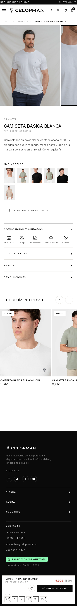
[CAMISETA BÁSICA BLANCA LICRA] (9, 175)
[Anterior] (59, 300)
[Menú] (3, 10)
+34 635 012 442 (15, 550)
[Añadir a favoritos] (31, 588)
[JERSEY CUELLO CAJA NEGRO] (62, 175)
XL (35, 599)
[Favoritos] (65, 10)
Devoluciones (15, 277)
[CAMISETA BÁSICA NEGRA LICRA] (36, 175)
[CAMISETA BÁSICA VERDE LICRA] (23, 175)
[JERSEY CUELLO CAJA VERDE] (49, 175)
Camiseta (22, 21)
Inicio (7, 21)
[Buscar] (50, 10)
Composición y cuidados (23, 229)
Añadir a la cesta (54, 588)
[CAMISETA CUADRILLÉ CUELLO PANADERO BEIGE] (9, 192)
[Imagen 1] (30, 65)
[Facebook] (25, 479)
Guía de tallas (15, 253)
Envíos (9, 265)
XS (7, 599)
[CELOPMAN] (27, 10)
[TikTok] (17, 479)
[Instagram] (9, 479)
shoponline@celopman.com (21, 544)
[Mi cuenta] (58, 10)
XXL (43, 599)
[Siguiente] (69, 300)
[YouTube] (33, 479)
